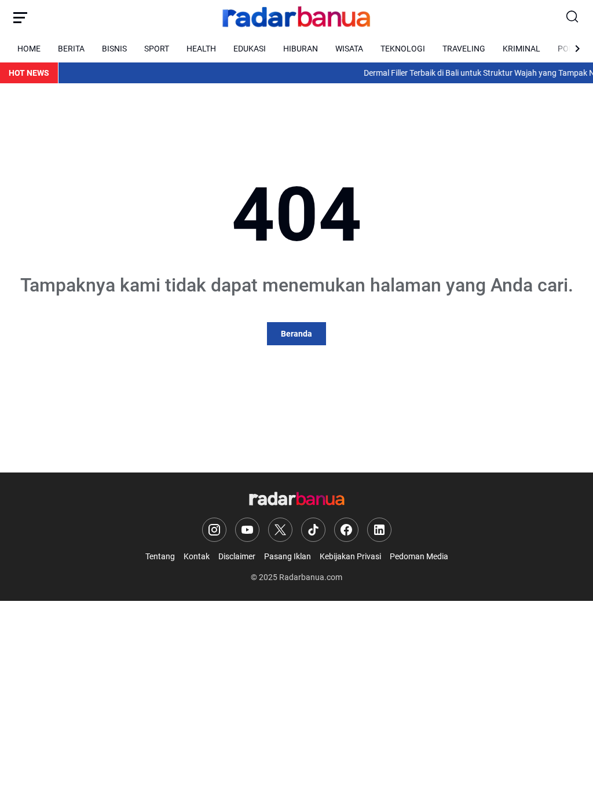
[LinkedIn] (379, 530)
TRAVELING (463, 48)
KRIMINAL (521, 48)
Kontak (197, 556)
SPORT (156, 48)
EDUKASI (249, 48)
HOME (29, 48)
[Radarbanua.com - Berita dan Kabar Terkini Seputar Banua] (296, 17)
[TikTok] (313, 530)
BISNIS (114, 48)
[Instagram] (214, 530)
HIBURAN (300, 48)
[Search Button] (572, 17)
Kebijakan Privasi (350, 556)
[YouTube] (247, 530)
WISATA (349, 48)
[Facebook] (346, 530)
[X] (280, 530)
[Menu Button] (20, 17)
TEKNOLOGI (402, 48)
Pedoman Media (419, 556)
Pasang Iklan (287, 556)
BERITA (71, 48)
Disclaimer (236, 556)
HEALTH (201, 48)
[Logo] (297, 499)
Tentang (160, 556)
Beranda (296, 333)
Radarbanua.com (310, 577)
